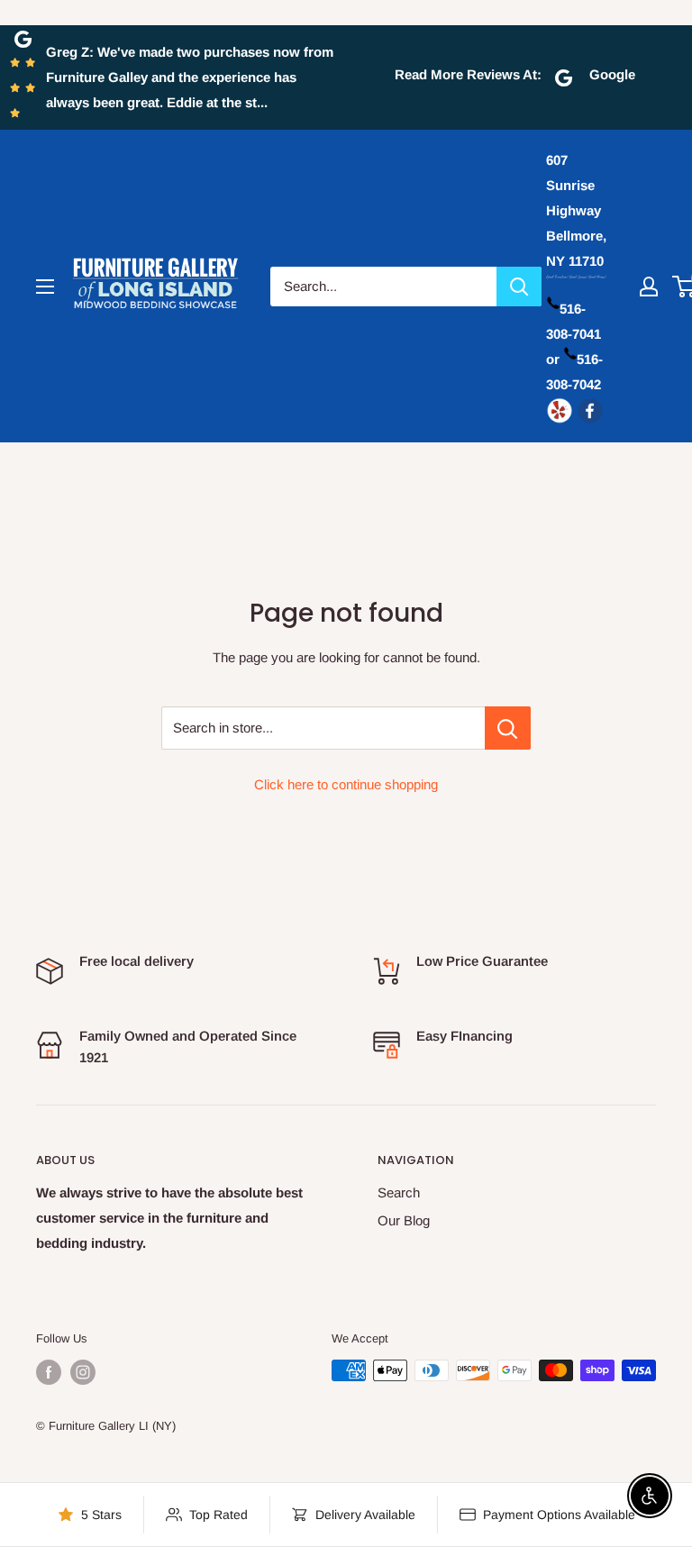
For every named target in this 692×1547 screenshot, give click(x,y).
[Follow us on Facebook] (48, 1372)
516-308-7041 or (573, 334)
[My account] (649, 286)
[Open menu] (45, 286)
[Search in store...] (508, 728)
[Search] (519, 286)
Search (399, 1192)
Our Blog (404, 1220)
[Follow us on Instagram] (83, 1372)
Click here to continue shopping (346, 784)
